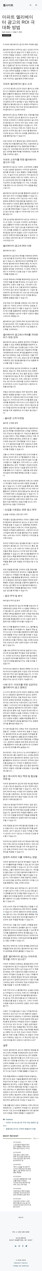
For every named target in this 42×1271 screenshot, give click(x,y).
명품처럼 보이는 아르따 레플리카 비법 (21, 1129)
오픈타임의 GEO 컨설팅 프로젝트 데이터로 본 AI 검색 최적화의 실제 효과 (21, 1193)
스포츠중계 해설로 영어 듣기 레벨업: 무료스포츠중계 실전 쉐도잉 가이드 (21, 1146)
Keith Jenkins (6, 32)
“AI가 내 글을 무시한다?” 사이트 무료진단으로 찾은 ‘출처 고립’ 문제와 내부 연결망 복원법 (22, 1169)
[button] (30, 5)
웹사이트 (8, 5)
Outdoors (6, 35)
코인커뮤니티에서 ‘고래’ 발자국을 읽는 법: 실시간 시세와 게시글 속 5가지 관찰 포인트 (22, 1204)
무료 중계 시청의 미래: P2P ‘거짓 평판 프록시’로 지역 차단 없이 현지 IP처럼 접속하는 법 (21, 1157)
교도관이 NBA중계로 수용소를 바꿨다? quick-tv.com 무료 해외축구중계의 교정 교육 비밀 (22, 1181)
